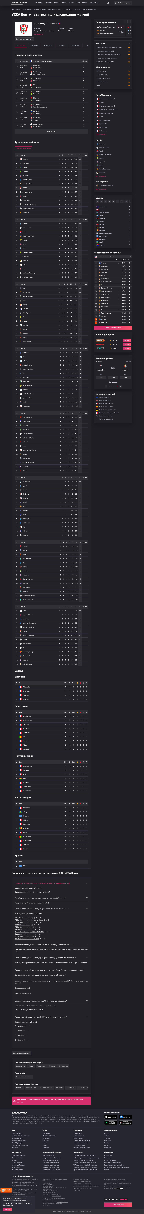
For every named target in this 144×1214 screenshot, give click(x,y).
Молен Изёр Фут (28, 600)
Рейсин (25, 361)
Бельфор (25, 510)
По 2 (24, 248)
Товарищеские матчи (80, 1143)
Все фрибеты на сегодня (51, 1167)
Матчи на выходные (106, 419)
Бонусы (56, 3)
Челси (45, 1143)
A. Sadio (25, 774)
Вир (24, 288)
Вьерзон (25, 567)
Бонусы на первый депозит (52, 1158)
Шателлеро (26, 200)
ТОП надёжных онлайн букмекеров (85, 1165)
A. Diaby (25, 820)
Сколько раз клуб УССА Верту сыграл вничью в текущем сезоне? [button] (41, 909)
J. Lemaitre (26, 687)
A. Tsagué (26, 828)
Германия (107, 1148)
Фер (24, 563)
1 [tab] (109, 386)
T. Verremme (27, 787)
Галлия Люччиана (28, 635)
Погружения (27, 406)
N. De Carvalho (27, 720)
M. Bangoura (27, 836)
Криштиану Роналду (18, 1155)
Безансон (26, 498)
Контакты (107, 1158)
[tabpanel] (113, 372)
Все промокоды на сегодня (51, 1165)
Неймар (14, 1160)
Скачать (71, 3)
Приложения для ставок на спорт (84, 1155)
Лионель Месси (17, 1158)
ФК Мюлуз (26, 531)
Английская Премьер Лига (20, 1136)
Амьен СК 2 (26, 458)
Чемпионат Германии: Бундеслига (108, 55)
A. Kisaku (25, 832)
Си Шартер (26, 292)
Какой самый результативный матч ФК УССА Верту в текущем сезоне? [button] (44, 944)
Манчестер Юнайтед (49, 1136)
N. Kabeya (26, 816)
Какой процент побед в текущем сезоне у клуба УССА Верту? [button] (40, 898)
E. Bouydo (26, 845)
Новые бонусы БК (48, 1155)
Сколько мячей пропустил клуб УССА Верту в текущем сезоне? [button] (41, 1017)
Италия (106, 1143)
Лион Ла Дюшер (28, 652)
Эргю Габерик (27, 341)
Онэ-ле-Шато (27, 228)
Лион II (25, 631)
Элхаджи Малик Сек (106, 185)
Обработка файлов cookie (112, 1162)
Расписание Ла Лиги (105, 407)
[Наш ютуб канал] (113, 1199)
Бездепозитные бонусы (50, 1160)
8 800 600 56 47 (56, 1196)
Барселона (46, 1133)
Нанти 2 (25, 171)
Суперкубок (102, 124)
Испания (107, 1145)
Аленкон (25, 325)
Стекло (25, 305)
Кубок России (78, 1138)
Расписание (20, 1066)
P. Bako (25, 778)
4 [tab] (115, 386)
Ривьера (25, 660)
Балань (25, 454)
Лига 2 (100, 117)
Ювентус (46, 1140)
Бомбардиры (63, 1066)
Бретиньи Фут (27, 398)
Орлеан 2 (26, 554)
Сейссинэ (26, 429)
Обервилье (26, 357)
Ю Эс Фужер (27, 313)
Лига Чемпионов (79, 1136)
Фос (24, 648)
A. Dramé (26, 737)
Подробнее (113, 382)
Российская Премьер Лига (20, 1145)
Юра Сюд (25, 583)
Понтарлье (26, 523)
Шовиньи (26, 212)
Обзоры (64, 3)
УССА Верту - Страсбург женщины (29, 932)
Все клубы (46, 1148)
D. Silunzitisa (27, 841)
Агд (24, 269)
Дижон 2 (25, 546)
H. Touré (25, 849)
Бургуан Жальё (28, 615)
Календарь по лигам (106, 416)
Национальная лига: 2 (106, 99)
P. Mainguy (26, 695)
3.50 (113, 377)
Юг (23, 373)
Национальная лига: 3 (47, 61)
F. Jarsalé (26, 782)
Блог (78, 3)
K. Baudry (26, 724)
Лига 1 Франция (17, 1143)
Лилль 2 (25, 466)
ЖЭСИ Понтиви (28, 296)
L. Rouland (26, 749)
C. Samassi (26, 824)
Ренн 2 (25, 329)
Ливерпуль (46, 1138)
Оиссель (25, 390)
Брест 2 (25, 337)
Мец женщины (27, 643)
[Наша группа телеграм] (105, 1199)
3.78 (101, 377)
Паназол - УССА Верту (24, 934)
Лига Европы (77, 1133)
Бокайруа (26, 619)
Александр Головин (18, 1165)
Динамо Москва (102, 75)
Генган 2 (25, 333)
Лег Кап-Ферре (28, 277)
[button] (113, 206)
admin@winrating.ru (62, 1202)
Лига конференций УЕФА (81, 1140)
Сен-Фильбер (27, 184)
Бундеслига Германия (19, 1140)
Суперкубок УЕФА (79, 1145)
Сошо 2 (25, 502)
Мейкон (25, 591)
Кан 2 (24, 402)
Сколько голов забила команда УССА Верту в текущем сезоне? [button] (41, 1001)
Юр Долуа (26, 494)
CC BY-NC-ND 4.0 (109, 1188)
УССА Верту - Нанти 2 (24, 927)
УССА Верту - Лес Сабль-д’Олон (29, 920)
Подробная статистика (113, 328)
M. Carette (26, 729)
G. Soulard (26, 699)
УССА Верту (26, 188)
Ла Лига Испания (17, 1138)
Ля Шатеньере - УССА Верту (27, 939)
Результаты (34, 45)
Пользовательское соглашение (82, 1183)
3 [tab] (113, 386)
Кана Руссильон (28, 252)
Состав (31, 1066)
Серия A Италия (17, 1133)
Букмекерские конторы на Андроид (85, 1170)
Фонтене (26, 176)
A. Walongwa (27, 716)
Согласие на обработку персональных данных (117, 1168)
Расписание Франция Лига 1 (108, 413)
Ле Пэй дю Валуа (28, 462)
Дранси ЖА (26, 421)
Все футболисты (17, 1170)
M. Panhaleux (27, 791)
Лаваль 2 (25, 321)
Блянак (25, 265)
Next (129, 21)
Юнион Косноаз (28, 579)
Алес (24, 611)
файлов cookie (7, 1205)
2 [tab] (111, 386)
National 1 (101, 131)
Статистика (39, 3)
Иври (24, 527)
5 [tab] (117, 386)
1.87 (125, 377)
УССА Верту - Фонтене (24, 936)
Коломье (25, 224)
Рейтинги (48, 3)
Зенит (98, 85)
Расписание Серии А (105, 404)
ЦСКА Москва (101, 71)
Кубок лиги (102, 127)
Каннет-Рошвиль (28, 627)
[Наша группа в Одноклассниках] (116, 1199)
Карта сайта (77, 1190)
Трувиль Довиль (28, 385)
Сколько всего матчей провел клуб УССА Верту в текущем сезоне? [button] (42, 883)
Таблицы (52, 1066)
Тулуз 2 (25, 244)
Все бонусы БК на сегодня (51, 1170)
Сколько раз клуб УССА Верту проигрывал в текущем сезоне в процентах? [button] (46, 958)
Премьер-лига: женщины (107, 109)
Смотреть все (100, 134)
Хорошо (7, 1209)
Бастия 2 (25, 353)
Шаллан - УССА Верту (24, 925)
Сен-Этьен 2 (27, 558)
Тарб (24, 232)
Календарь (48, 45)
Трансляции (75, 45)
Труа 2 (25, 486)
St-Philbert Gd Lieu (46, 1088)
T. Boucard (26, 733)
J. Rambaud (26, 808)
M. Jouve (26, 741)
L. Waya (25, 812)
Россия (106, 1133)
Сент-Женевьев (28, 394)
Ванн (24, 300)
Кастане (25, 261)
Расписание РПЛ (104, 397)
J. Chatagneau (27, 766)
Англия (106, 1136)
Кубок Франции (104, 120)
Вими (24, 446)
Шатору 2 (26, 196)
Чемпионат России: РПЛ (105, 62)
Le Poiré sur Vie (84, 1088)
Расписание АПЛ (104, 401)
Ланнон (25, 309)
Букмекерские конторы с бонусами (85, 1167)
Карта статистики (110, 1160)
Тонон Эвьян (27, 482)
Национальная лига (105, 113)
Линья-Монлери (28, 365)
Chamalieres (26, 587)
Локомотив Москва (103, 78)
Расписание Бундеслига (106, 410)
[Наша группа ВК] (109, 1199)
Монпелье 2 (26, 656)
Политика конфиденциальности (82, 1188)
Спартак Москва (102, 82)
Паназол (25, 167)
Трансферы (41, 1066)
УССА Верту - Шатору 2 (25, 922)
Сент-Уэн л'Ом (27, 381)
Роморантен (27, 571)
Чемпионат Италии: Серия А (106, 58)
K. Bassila (26, 770)
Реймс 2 (25, 442)
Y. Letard (25, 745)
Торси (25, 506)
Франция (107, 1138)
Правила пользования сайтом (114, 1165)
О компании (108, 1155)
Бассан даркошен (28, 236)
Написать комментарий (21, 1053)
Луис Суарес (16, 1167)
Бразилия (107, 1140)
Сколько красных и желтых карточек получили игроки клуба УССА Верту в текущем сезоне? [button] (50, 982)
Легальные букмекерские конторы (84, 1162)
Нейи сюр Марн (28, 434)
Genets (25, 240)
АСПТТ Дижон (27, 664)
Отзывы (84, 3)
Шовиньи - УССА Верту (24, 929)
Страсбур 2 (26, 519)
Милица (25, 317)
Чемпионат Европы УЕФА (81, 1148)
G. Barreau (26, 691)
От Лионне (26, 575)
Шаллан (25, 159)
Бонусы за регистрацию (51, 1162)
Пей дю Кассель (28, 438)
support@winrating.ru (49, 1200)
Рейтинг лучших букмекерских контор (86, 1158)
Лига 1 (100, 102)
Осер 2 (25, 550)
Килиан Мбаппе (17, 1162)
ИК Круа (25, 425)
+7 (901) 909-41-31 (55, 1194)
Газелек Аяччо (27, 417)
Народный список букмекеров (83, 1160)
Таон (24, 514)
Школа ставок (94, 3)
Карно (25, 639)
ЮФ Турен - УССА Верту (25, 918)
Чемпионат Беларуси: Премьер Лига (109, 47)
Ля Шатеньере (27, 192)
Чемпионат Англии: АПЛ (105, 51)
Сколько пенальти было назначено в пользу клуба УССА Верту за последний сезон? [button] (49, 970)
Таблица (61, 45)
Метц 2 (25, 470)
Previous (125, 21)
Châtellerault (71, 1088)
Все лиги (15, 1148)
